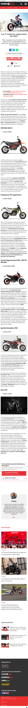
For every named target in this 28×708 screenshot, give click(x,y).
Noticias (21, 7)
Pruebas (16, 7)
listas (21, 57)
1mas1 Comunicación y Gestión (10, 698)
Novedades (9, 7)
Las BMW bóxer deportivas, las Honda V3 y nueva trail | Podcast (18, 637)
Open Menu (25, 4)
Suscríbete (3, 7)
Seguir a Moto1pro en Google (15, 53)
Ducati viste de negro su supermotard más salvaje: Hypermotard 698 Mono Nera (11, 607)
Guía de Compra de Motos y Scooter (14, 59)
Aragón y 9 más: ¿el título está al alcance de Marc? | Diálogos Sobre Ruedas (18, 629)
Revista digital (4, 705)
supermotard (15, 57)
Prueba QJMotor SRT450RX (16, 0)
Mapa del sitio (4, 702)
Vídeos (26, 7)
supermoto (9, 57)
